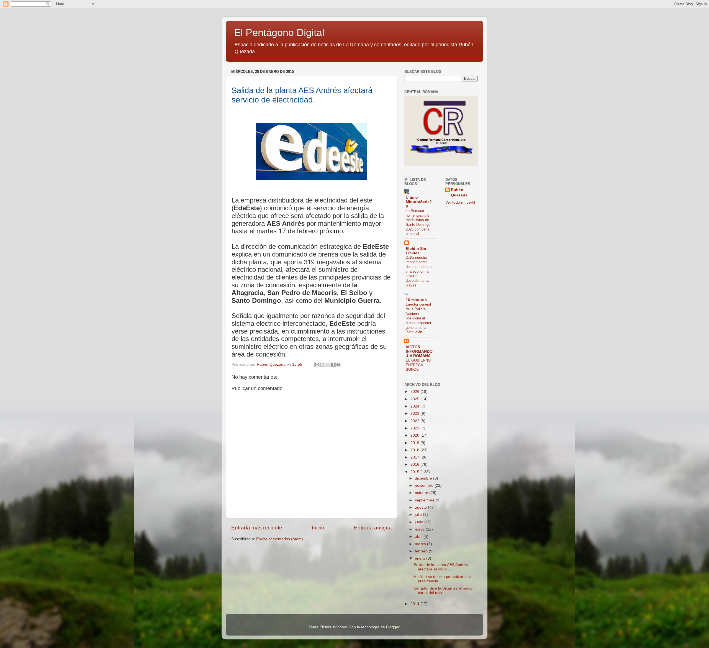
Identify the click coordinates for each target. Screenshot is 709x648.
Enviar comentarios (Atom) (279, 539)
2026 (415, 392)
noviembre (425, 485)
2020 (415, 435)
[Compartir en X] (327, 364)
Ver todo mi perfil (460, 202)
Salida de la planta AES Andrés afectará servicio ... (441, 567)
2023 (415, 413)
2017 (415, 457)
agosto (421, 507)
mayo (420, 529)
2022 (415, 421)
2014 (415, 604)
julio (419, 515)
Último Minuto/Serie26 (419, 201)
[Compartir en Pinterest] (338, 364)
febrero (422, 551)
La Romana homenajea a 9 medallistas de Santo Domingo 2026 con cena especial (418, 222)
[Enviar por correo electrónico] (317, 364)
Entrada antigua (373, 528)
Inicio (318, 528)
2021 (415, 428)
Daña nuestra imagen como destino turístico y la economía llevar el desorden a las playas (418, 271)
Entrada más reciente (256, 528)
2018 (415, 450)
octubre (422, 493)
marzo (421, 544)
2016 (415, 464)
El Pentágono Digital (279, 32)
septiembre (425, 500)
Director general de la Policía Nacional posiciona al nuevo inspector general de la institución (418, 318)
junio (419, 522)
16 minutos (416, 300)
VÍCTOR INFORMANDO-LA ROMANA (419, 351)
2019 (415, 443)
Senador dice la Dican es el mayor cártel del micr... (444, 590)
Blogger (392, 627)
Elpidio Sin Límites (416, 251)
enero (420, 558)
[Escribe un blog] (322, 364)
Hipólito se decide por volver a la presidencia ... (442, 579)
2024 (415, 406)
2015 (415, 472)
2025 (415, 399)
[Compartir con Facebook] (333, 364)
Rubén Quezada (459, 192)
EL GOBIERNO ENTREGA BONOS (418, 365)
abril (419, 536)
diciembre (424, 478)
